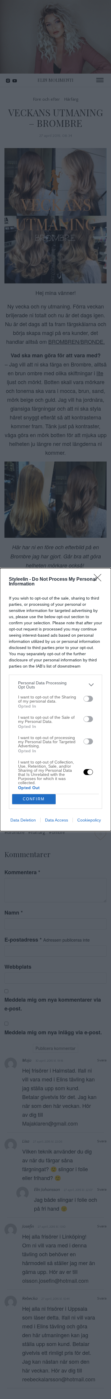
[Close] (99, 579)
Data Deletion (23, 820)
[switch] (88, 699)
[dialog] (55, 699)
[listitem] (55, 685)
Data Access (56, 820)
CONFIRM (34, 799)
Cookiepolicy (89, 820)
